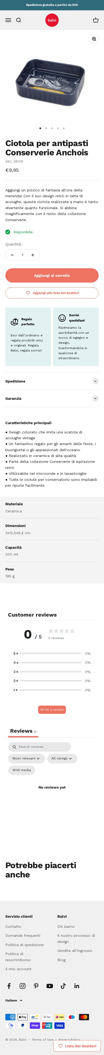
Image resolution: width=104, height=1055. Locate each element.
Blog (61, 960)
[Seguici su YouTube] (49, 986)
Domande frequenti (22, 935)
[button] (52, 653)
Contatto (13, 926)
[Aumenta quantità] (32, 255)
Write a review (52, 709)
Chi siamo (66, 926)
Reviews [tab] (23, 731)
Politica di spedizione (24, 945)
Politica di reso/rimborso (18, 957)
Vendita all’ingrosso (74, 950)
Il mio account (18, 969)
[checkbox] (21, 770)
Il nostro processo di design (76, 938)
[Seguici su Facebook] (9, 986)
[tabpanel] (52, 793)
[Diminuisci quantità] (12, 255)
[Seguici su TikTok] (63, 986)
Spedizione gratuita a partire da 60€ (52, 5)
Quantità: (13, 244)
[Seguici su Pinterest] (36, 986)
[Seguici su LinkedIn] (77, 986)
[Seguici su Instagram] (22, 986)
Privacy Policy (69, 1039)
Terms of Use (43, 1039)
